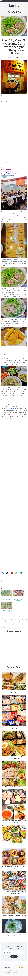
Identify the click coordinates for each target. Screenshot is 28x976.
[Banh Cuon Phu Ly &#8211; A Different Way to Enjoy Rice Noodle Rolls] (18, 593)
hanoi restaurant (7, 619)
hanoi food (13, 617)
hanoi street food (15, 619)
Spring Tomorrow (14, 9)
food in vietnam (7, 617)
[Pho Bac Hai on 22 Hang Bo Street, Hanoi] (6, 593)
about (8, 970)
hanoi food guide (20, 617)
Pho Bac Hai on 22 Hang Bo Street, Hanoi (6, 598)
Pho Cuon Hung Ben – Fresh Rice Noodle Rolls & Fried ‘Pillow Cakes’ (6, 612)
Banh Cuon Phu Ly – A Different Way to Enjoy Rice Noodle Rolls (19, 599)
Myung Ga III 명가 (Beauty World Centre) (14, 786)
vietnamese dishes (8, 621)
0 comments (18, 57)
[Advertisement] (14, 117)
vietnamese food (17, 621)
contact (13, 970)
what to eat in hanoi (18, 624)
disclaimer (19, 970)
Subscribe (14, 956)
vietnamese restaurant (8, 624)
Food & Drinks (10, 57)
